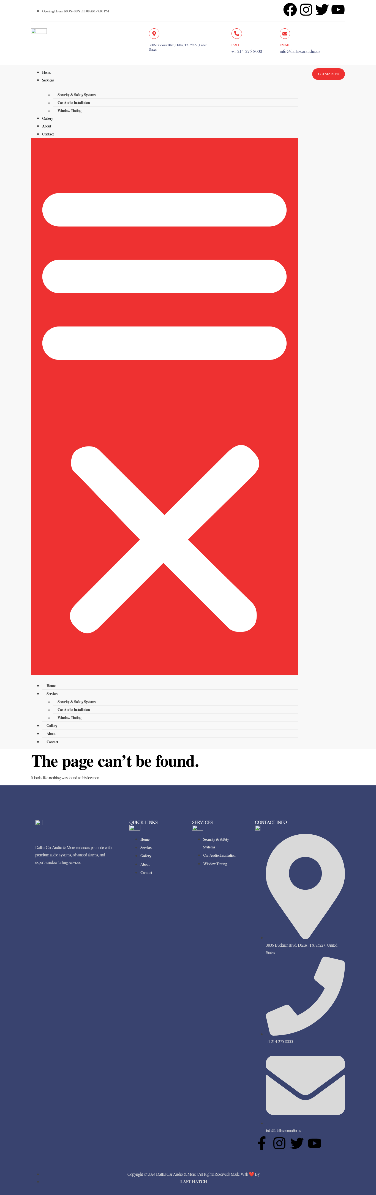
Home (46, 72)
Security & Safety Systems (77, 94)
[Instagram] (306, 10)
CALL (235, 44)
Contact (48, 134)
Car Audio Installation (74, 102)
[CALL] (236, 33)
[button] (164, 406)
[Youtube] (314, 1143)
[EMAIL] (285, 33)
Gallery (47, 118)
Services (47, 80)
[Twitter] (297, 1143)
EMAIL (285, 44)
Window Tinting (69, 110)
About (46, 126)
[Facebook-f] (262, 1143)
